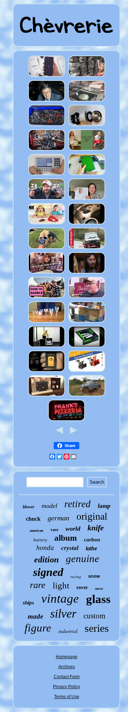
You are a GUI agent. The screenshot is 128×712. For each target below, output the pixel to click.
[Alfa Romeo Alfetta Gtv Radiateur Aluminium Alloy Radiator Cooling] (86, 101)
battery (40, 539)
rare (38, 585)
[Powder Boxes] (46, 224)
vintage (60, 599)
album (65, 538)
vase (54, 529)
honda (45, 547)
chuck (33, 519)
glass (98, 599)
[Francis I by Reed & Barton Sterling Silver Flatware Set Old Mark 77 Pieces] (46, 101)
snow (94, 576)
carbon (92, 539)
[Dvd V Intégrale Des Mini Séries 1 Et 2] (86, 273)
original (91, 516)
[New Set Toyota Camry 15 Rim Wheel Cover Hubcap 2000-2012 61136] (86, 76)
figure (38, 628)
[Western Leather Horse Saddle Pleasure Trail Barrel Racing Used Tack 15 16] (46, 297)
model (49, 505)
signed (48, 572)
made (35, 616)
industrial (68, 631)
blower (28, 506)
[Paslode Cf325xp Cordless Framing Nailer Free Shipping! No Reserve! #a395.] (46, 346)
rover (82, 587)
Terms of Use (66, 696)
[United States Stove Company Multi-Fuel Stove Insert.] (46, 396)
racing (75, 577)
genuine (82, 558)
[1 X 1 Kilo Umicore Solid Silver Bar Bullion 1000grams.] (46, 371)
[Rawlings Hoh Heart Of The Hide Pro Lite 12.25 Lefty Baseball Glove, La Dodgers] (46, 248)
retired (77, 504)
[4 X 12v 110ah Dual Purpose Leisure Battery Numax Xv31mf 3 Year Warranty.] (86, 346)
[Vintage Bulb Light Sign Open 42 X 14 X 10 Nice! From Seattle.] (66, 420)
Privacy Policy (66, 686)
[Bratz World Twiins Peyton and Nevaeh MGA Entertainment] (46, 273)
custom (94, 616)
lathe (91, 548)
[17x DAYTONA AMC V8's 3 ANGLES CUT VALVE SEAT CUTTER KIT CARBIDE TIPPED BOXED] (86, 224)
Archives (66, 666)
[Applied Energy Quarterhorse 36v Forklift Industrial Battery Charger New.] (86, 322)
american (36, 530)
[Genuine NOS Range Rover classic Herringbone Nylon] (86, 248)
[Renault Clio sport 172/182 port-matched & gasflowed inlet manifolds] (46, 150)
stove (99, 588)
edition (46, 559)
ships (28, 603)
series (97, 628)
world (72, 528)
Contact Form (67, 676)
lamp (104, 506)
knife (95, 527)
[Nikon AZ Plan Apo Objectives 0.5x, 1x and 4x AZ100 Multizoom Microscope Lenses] (46, 199)
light (61, 585)
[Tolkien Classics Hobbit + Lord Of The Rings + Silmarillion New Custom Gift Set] (86, 174)
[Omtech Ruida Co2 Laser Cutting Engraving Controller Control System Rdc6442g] (46, 174)
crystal (70, 548)
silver (63, 613)
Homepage (67, 656)
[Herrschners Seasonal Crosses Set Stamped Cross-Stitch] (86, 199)
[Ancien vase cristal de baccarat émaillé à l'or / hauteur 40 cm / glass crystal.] (86, 297)
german (58, 518)
